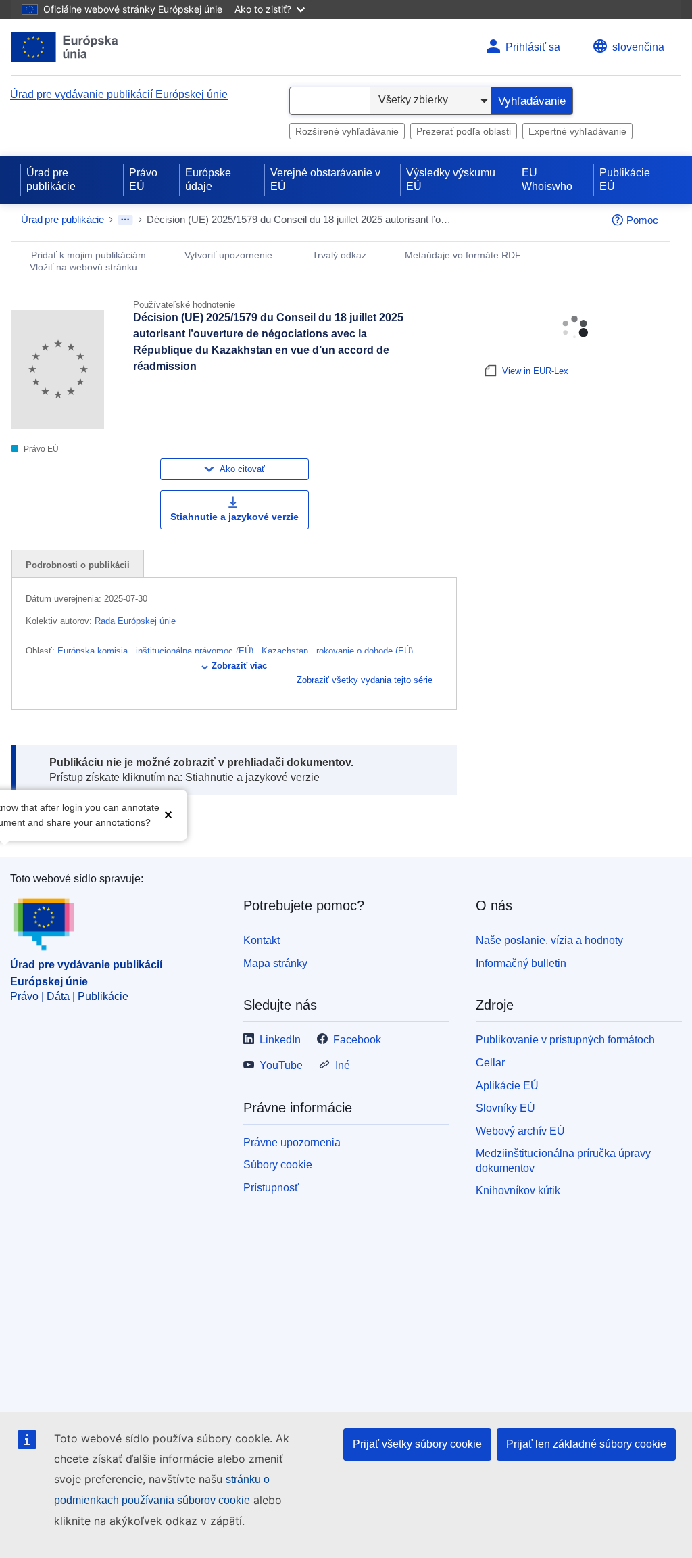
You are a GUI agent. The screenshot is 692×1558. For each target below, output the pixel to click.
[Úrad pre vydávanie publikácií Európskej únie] (64, 47)
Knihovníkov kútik (518, 1190)
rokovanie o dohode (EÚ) (366, 651)
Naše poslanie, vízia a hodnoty (549, 940)
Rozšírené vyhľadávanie (347, 131)
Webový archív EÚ (520, 1131)
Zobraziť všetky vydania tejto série (364, 680)
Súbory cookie (277, 1165)
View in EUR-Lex (535, 371)
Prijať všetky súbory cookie (417, 1444)
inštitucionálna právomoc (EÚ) (196, 651)
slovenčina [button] (638, 47)
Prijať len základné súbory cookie (586, 1444)
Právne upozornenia (292, 1142)
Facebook (357, 1039)
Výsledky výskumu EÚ (450, 179)
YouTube (281, 1065)
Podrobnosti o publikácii (78, 565)
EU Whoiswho (547, 179)
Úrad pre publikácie (51, 179)
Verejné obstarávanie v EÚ (325, 179)
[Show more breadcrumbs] (125, 220)
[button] (168, 814)
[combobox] (330, 100)
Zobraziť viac (239, 666)
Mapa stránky (275, 963)
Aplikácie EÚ (507, 1085)
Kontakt (261, 940)
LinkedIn (280, 1039)
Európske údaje (208, 179)
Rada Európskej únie (135, 621)
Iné (342, 1065)
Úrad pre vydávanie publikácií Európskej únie (119, 94)
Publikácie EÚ (624, 179)
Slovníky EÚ (505, 1108)
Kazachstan (286, 651)
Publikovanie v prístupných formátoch (565, 1039)
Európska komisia (93, 651)
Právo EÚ (143, 179)
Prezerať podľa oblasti (463, 131)
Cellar (490, 1062)
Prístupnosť (271, 1188)
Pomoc (642, 220)
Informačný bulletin (521, 963)
